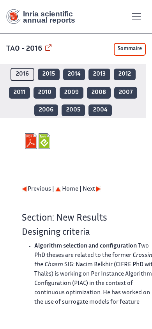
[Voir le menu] (136, 17)
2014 (74, 74)
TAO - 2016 (25, 49)
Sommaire (130, 49)
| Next (88, 189)
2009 (71, 92)
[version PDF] (32, 141)
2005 (73, 110)
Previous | (41, 189)
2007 (126, 92)
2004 (100, 110)
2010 (44, 92)
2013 (99, 74)
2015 (48, 74)
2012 (124, 74)
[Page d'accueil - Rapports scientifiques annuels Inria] (44, 16)
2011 (19, 92)
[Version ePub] (45, 141)
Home (69, 189)
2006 (46, 110)
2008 (99, 92)
